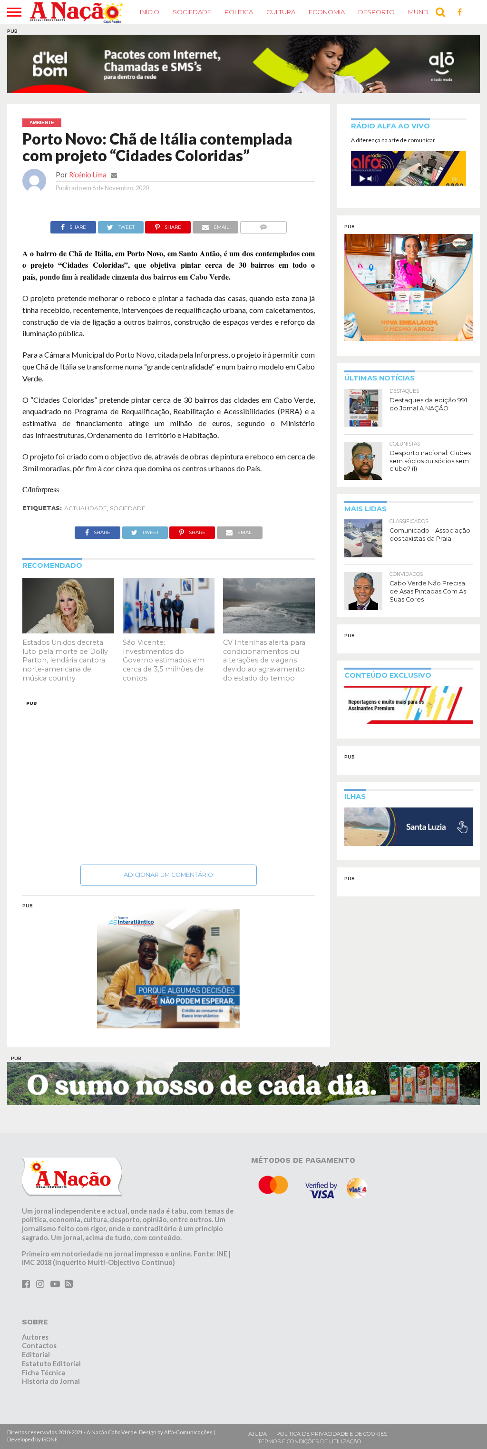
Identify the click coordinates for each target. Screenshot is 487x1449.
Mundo (421, 12)
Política (238, 12)
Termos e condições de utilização (309, 1426)
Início (149, 12)
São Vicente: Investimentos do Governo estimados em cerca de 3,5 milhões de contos (164, 644)
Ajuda (257, 1418)
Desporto (376, 12)
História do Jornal (51, 1366)
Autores (35, 1321)
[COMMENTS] (263, 209)
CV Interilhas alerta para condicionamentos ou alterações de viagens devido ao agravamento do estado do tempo (264, 644)
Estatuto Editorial (51, 1348)
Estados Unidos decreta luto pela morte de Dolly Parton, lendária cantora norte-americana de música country (65, 644)
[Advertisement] (168, 764)
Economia (327, 12)
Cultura (280, 12)
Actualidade (85, 492)
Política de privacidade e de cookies (331, 1418)
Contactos (39, 1330)
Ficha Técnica (43, 1357)
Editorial (36, 1339)
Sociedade (192, 12)
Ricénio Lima (87, 159)
